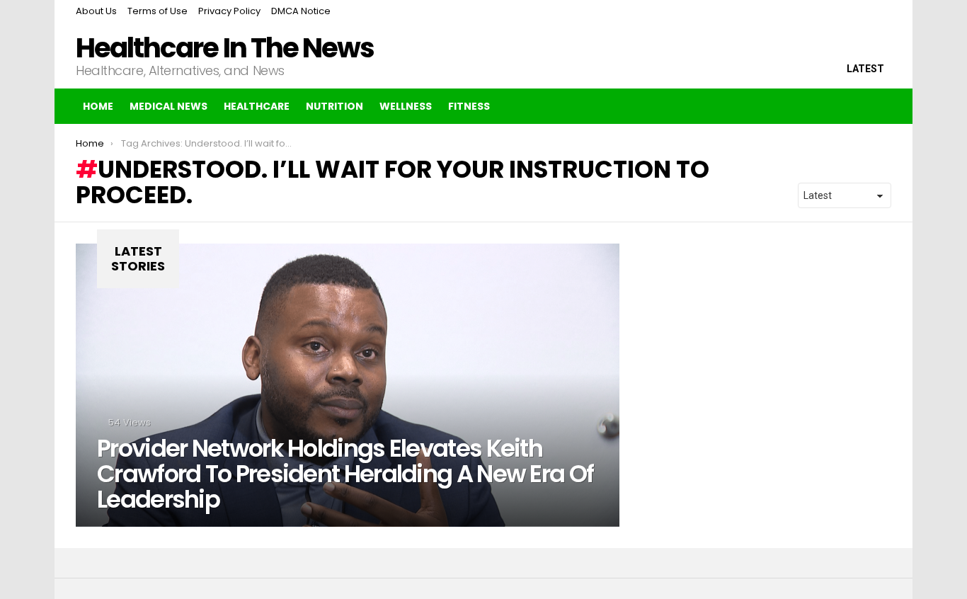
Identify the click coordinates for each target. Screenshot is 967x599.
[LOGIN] (880, 106)
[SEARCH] (850, 106)
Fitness (469, 106)
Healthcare (257, 106)
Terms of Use (157, 11)
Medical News (168, 106)
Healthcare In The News (225, 47)
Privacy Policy (229, 11)
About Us (96, 11)
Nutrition (334, 106)
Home (98, 106)
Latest (865, 68)
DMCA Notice (301, 11)
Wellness (405, 106)
